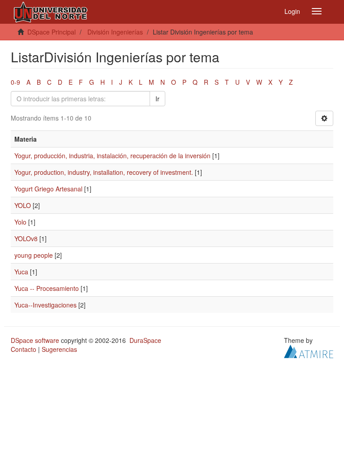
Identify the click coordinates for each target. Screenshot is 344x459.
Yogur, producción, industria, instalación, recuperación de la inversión (112, 155)
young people (33, 255)
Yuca (21, 271)
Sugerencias (59, 349)
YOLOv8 (26, 238)
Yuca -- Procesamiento (46, 288)
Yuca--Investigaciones (45, 304)
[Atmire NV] (308, 350)
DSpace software (35, 340)
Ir (157, 98)
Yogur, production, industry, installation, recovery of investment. (103, 172)
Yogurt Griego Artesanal (48, 188)
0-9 (15, 82)
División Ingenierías (115, 31)
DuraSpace (145, 340)
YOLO (22, 205)
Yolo (20, 221)
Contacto (23, 349)
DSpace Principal (51, 31)
